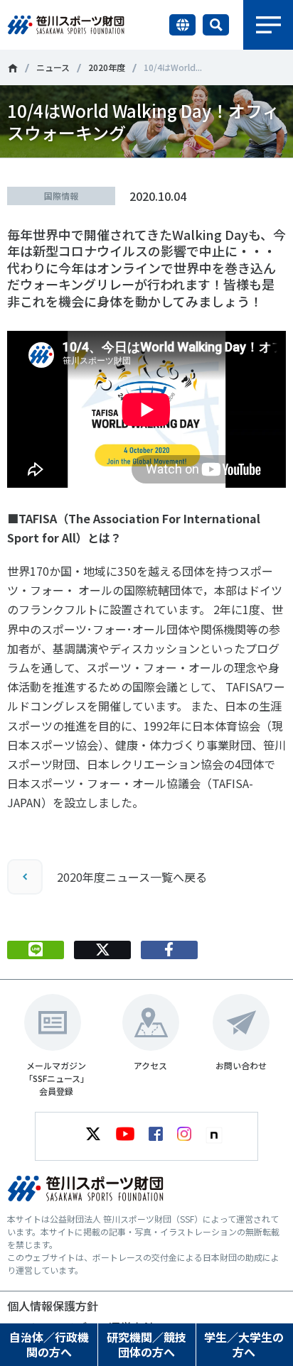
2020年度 (106, 67)
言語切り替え (182, 24)
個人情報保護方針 (52, 1305)
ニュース (53, 67)
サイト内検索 (216, 24)
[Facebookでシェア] (169, 950)
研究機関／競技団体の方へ (146, 1344)
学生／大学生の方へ (244, 1344)
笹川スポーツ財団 (12, 68)
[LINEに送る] (35, 950)
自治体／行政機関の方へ (49, 1344)
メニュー (268, 25)
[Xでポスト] (102, 950)
